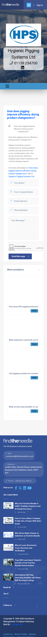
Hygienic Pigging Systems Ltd (21, 176)
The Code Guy (16, 624)
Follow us (7, 605)
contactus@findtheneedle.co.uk (19, 456)
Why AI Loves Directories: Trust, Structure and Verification (26, 548)
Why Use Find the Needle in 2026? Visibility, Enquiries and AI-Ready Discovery (27, 506)
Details (34, 311)
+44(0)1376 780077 (23, 481)
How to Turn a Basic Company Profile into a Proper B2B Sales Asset (28, 521)
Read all (7, 587)
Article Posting (20, 634)
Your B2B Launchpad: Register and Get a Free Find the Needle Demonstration (28, 563)
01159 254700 (25, 63)
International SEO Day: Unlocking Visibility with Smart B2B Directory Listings (28, 577)
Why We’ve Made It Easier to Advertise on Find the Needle (27, 534)
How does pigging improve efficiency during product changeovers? (23, 171)
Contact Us (8, 634)
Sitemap (32, 634)
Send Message (18, 256)
